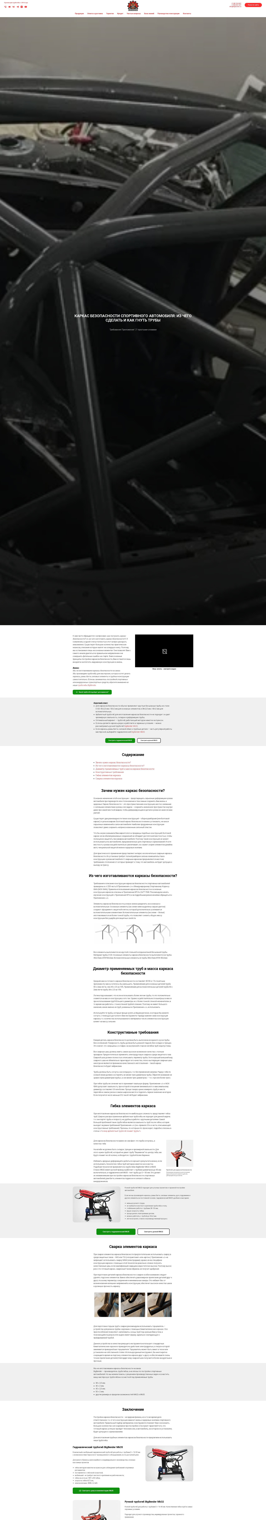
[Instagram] (21, 7)
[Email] (9, 7)
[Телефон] (5, 7)
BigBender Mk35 (138, 732)
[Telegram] (17, 7)
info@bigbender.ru (235, 6)
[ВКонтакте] (13, 7)
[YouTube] (25, 7)
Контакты (187, 14)
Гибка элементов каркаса (108, 775)
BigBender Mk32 (131, 726)
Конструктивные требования (110, 772)
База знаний (149, 14)
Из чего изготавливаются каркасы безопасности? (120, 765)
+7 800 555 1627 (236, 5)
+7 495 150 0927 (236, 3)
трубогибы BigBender (87, 685)
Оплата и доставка (95, 14)
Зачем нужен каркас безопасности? (113, 762)
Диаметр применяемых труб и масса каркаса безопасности (125, 769)
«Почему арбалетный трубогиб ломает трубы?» (120, 1131)
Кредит (120, 14)
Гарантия (110, 14)
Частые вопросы (134, 14)
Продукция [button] (79, 14)
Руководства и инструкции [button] (168, 14)
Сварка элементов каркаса (109, 778)
